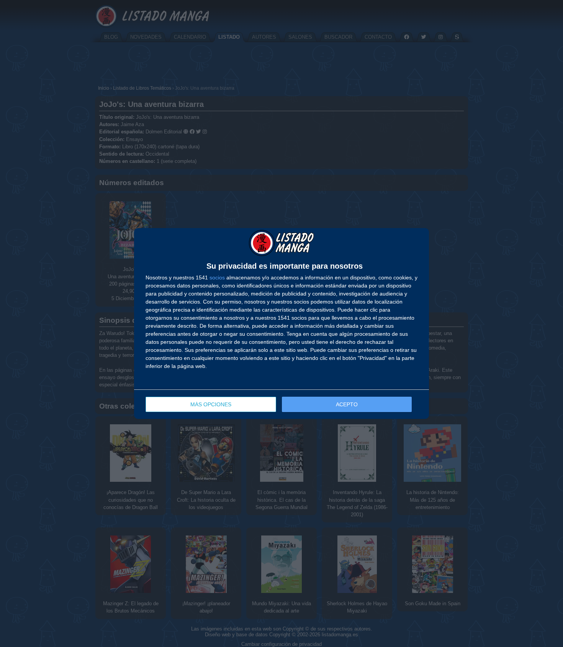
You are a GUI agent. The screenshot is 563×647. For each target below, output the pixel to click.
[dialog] (281, 323)
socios (217, 277)
